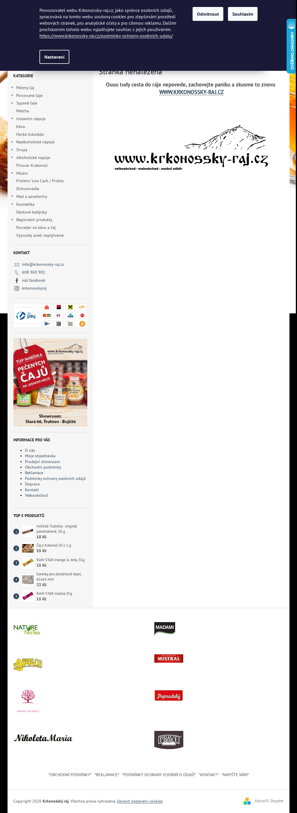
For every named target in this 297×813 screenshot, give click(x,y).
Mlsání (22, 173)
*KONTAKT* (209, 774)
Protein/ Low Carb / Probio (40, 180)
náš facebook (33, 280)
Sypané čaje (26, 103)
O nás (30, 450)
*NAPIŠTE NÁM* (235, 774)
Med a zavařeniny (31, 196)
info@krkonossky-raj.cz (43, 264)
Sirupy (22, 149)
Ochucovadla (27, 188)
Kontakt (32, 489)
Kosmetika (25, 204)
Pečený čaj (25, 87)
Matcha (22, 110)
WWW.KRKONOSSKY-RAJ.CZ (191, 91)
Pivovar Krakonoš (32, 165)
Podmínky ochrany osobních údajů (55, 478)
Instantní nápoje (31, 118)
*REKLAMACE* (107, 774)
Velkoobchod (36, 495)
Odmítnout (208, 14)
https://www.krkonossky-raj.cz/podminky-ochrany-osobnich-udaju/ (106, 36)
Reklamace (34, 472)
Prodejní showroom (42, 461)
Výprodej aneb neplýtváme (40, 235)
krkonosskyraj (34, 288)
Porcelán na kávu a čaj (36, 227)
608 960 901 (33, 272)
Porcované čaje (29, 95)
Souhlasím (242, 14)
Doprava (32, 484)
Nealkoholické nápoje (35, 141)
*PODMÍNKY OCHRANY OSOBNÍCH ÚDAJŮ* (159, 774)
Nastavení (54, 57)
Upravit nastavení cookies (140, 801)
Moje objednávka (40, 455)
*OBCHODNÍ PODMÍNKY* (70, 774)
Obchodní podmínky (43, 467)
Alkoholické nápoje (33, 157)
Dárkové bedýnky (31, 212)
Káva (21, 126)
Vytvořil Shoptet (269, 800)
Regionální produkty (34, 219)
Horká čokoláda (30, 134)
